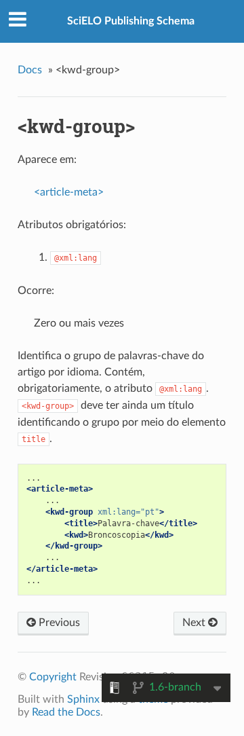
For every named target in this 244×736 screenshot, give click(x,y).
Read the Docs (66, 712)
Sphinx (83, 699)
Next (195, 622)
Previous (58, 622)
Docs (30, 70)
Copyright (53, 676)
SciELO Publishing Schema (131, 21)
